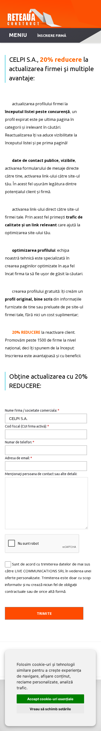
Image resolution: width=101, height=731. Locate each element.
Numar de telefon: (19, 442)
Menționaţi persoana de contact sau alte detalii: (41, 474)
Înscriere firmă (51, 36)
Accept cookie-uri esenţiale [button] (50, 699)
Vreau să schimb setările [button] (50, 709)
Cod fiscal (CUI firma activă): (27, 426)
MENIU (18, 35)
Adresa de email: (18, 458)
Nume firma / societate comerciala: (32, 410)
